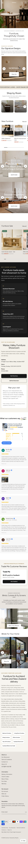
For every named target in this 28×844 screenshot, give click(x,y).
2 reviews (8, 471)
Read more (4, 463)
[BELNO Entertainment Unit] (20, 131)
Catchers (7, 837)
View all (24, 121)
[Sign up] (25, 812)
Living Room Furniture (19, 733)
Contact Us (5, 762)
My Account (5, 791)
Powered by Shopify (14, 837)
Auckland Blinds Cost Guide (8, 745)
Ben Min (8, 449)
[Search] (22, 3)
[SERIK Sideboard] (8, 131)
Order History (5, 796)
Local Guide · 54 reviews (11, 520)
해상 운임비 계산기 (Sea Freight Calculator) (11, 832)
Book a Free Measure (14, 625)
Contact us (4, 829)
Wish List (4, 793)
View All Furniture (6, 741)
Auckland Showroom (18, 741)
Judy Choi (8, 539)
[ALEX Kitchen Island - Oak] (12, 239)
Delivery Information (7, 774)
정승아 (7, 498)
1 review (7, 499)
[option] (14, 22)
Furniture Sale (7, 226)
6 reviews (8, 451)
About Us (9, 829)
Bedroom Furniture (6, 733)
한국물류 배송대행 (6, 766)
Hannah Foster (9, 518)
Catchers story (5, 827)
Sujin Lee (8, 470)
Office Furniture (16, 737)
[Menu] (2, 2)
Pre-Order (4, 781)
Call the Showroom (14, 380)
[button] (24, 134)
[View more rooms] (24, 106)
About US (4, 764)
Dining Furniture (6, 737)
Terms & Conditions (7, 759)
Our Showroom (6, 757)
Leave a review (6, 443)
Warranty (4, 783)
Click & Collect (5, 776)
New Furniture (7, 121)
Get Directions (14, 376)
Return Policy (5, 779)
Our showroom (12, 827)
